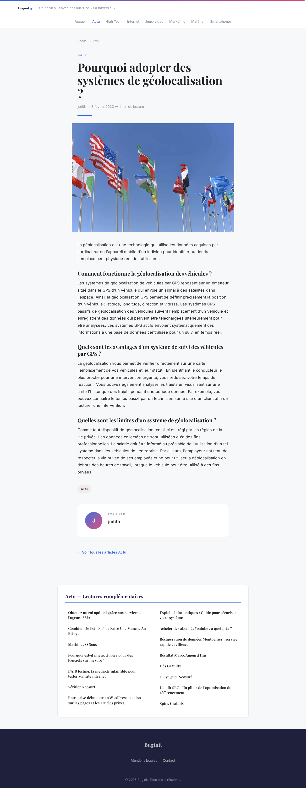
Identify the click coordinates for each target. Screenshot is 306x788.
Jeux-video (154, 21)
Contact (169, 760)
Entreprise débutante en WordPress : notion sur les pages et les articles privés (104, 700)
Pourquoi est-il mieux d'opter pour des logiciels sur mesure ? (100, 658)
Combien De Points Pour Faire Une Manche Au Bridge (107, 631)
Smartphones (221, 21)
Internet (133, 21)
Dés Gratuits (170, 665)
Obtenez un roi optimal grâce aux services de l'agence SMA (105, 615)
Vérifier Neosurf (81, 687)
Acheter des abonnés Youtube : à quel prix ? (196, 628)
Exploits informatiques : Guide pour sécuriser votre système (198, 615)
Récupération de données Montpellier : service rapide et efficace (198, 642)
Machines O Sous (82, 644)
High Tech (113, 21)
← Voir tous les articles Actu (101, 552)
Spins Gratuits (172, 703)
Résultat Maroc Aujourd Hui (183, 655)
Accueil (81, 21)
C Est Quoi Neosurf (176, 676)
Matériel (197, 21)
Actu (96, 21)
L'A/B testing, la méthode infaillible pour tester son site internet (102, 674)
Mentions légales (144, 760)
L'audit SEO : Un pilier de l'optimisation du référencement (195, 690)
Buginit (153, 744)
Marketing (177, 21)
